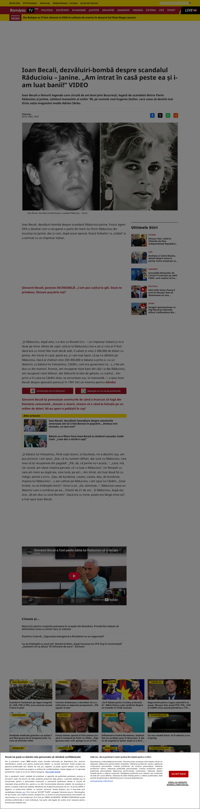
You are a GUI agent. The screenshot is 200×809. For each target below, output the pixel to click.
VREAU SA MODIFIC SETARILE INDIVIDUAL (178, 783)
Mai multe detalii (52, 772)
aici (23, 792)
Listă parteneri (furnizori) (101, 781)
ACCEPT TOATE (179, 774)
